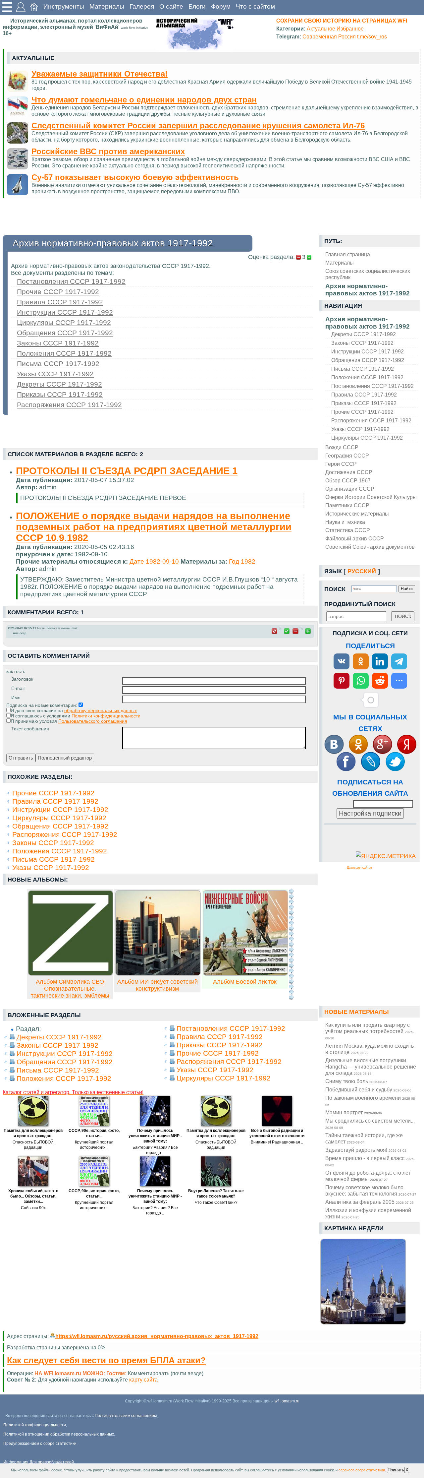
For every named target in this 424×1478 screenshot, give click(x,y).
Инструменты (63, 6)
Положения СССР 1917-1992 (367, 377)
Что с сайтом (255, 6)
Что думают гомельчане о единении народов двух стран (144, 99)
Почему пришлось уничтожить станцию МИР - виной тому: (155, 1135)
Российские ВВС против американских (108, 151)
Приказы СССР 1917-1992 (364, 403)
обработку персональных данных (100, 710)
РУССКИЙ (361, 571)
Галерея (142, 6)
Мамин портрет (353, 1112)
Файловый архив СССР (354, 538)
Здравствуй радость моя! (365, 1150)
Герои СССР (341, 464)
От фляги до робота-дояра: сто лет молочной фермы (367, 1176)
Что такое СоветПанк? (216, 1202)
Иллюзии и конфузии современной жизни (368, 1213)
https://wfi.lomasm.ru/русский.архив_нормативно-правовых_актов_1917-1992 (156, 1336)
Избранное (350, 28)
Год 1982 (242, 561)
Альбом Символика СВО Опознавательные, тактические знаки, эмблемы (70, 988)
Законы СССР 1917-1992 (362, 343)
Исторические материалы (357, 514)
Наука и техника (345, 522)
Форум (221, 6)
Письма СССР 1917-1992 (362, 369)
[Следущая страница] (291, 944)
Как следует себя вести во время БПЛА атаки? (106, 1360)
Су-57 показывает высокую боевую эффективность (135, 177)
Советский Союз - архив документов (370, 547)
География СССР (347, 456)
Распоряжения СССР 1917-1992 (371, 420)
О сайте (171, 6)
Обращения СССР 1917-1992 (367, 360)
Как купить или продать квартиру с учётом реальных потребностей (369, 1031)
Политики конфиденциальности (106, 715)
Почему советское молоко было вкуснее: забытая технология (370, 1190)
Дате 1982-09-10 (154, 561)
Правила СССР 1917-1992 (364, 395)
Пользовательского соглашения (92, 721)
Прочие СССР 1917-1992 (362, 412)
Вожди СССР (341, 447)
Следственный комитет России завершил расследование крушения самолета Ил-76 (198, 125)
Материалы (106, 6)
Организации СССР (349, 489)
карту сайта (143, 1380)
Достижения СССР (348, 472)
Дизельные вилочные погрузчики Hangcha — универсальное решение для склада (370, 1066)
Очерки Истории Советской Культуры (371, 497)
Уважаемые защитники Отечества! (99, 73)
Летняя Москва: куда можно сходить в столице (369, 1049)
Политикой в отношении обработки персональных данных (58, 1434)
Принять (396, 1469)
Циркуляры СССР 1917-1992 (367, 438)
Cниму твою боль (356, 1081)
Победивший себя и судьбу (368, 1089)
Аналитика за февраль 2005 (369, 1202)
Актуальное (321, 28)
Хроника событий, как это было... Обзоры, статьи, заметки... (33, 1196)
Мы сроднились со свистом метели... (370, 1124)
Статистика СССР (347, 530)
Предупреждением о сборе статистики (40, 1443)
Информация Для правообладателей (38, 1462)
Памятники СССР (347, 505)
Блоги (197, 6)
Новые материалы (356, 1012)
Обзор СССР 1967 (348, 480)
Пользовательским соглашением (126, 1415)
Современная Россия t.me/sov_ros (344, 36)
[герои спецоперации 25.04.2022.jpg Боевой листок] (245, 973)
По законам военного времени (370, 1101)
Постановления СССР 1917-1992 (372, 386)
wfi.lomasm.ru (287, 1401)
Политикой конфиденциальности (34, 1425)
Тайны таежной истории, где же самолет (364, 1138)
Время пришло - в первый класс (370, 1161)
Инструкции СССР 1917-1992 (367, 351)
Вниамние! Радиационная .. (277, 1142)
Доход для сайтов (359, 867)
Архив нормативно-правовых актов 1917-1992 (367, 323)
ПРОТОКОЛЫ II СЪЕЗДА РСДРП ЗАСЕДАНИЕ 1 (127, 470)
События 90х (33, 1207)
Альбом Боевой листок (245, 981)
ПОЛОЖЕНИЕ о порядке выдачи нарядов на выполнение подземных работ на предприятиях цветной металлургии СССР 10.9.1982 (154, 527)
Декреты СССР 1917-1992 (363, 334)
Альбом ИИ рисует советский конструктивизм (157, 985)
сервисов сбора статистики (362, 1470)
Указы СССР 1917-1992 (360, 429)
